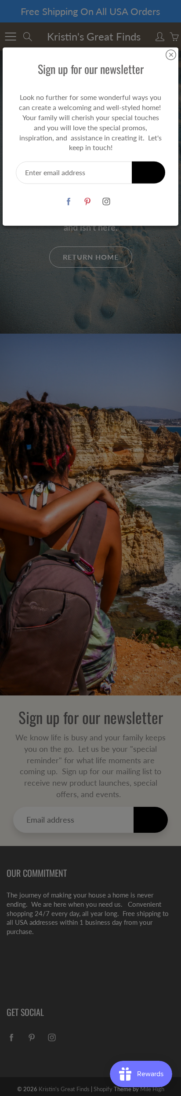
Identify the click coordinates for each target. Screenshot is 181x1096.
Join (148, 172)
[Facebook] (68, 201)
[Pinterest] (87, 201)
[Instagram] (106, 201)
